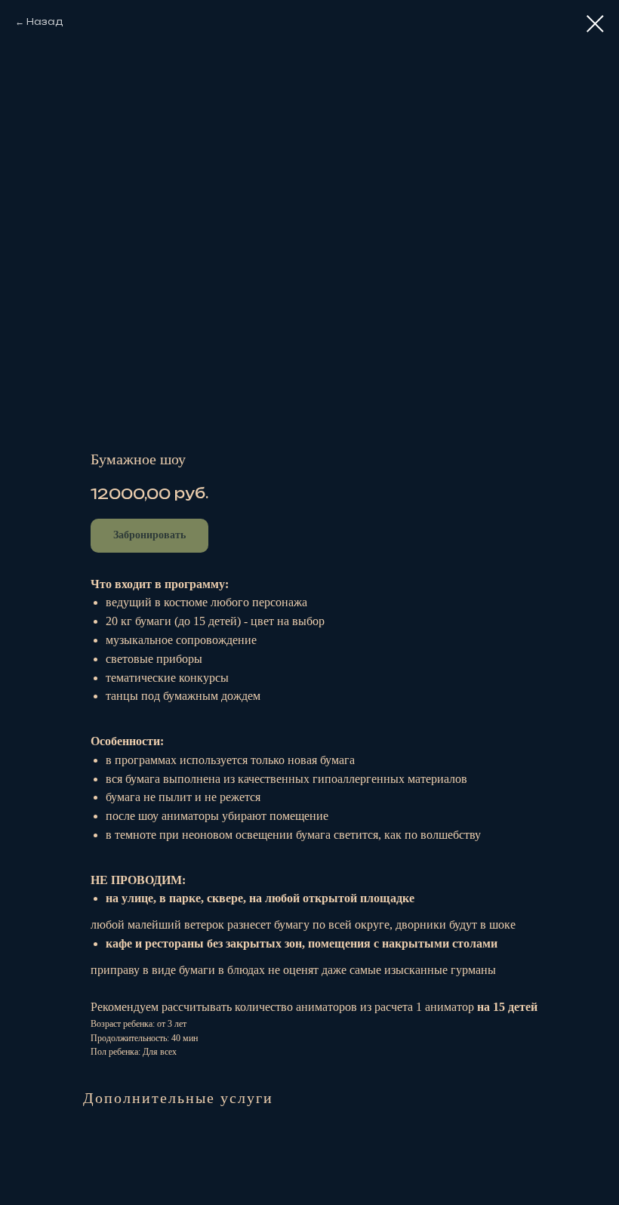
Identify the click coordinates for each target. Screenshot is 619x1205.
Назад (44, 21)
